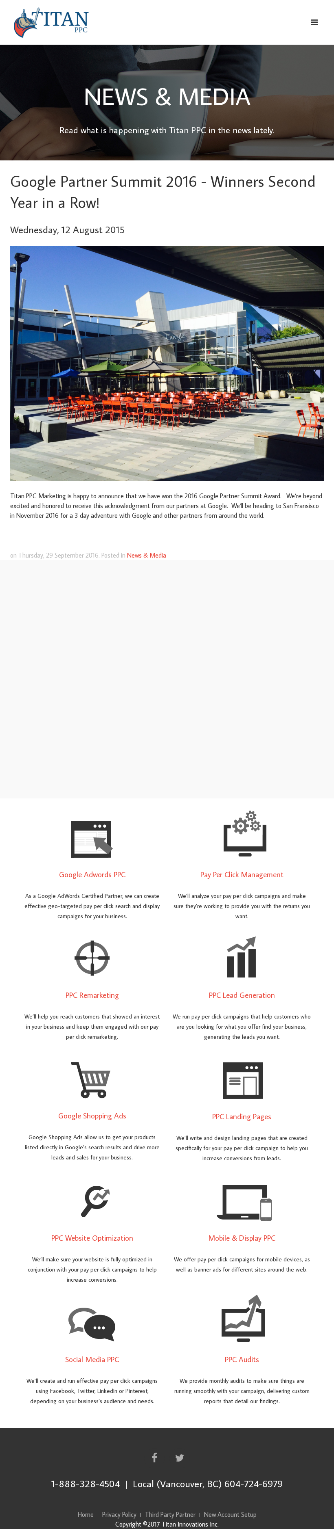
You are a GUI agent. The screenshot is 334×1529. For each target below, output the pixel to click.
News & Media (146, 555)
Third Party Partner (170, 1514)
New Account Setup (230, 1514)
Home (86, 1514)
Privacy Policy (119, 1514)
